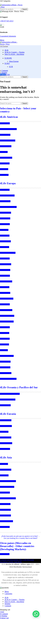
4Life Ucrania (5, 449)
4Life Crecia (4, 344)
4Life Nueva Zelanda (7, 400)
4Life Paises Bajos (6, 299)
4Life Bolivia (5, 163)
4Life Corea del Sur (7, 487)
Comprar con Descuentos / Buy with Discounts (17, 560)
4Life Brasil (4, 175)
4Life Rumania (5, 241)
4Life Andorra (5, 270)
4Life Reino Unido (7, 322)
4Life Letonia (5, 224)
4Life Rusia (4, 432)
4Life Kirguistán (6, 426)
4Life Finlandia (5, 213)
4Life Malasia (5, 493)
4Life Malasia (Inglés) (8, 498)
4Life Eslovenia (5, 373)
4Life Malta (4, 230)
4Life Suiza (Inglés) (7, 316)
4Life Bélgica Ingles (7, 195)
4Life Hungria (5, 218)
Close (2, 612)
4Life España (5, 190)
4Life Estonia (5, 339)
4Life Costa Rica (6, 158)
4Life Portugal (5, 367)
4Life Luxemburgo (7, 356)
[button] (36, 614)
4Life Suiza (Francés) (7, 253)
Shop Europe (14, 61)
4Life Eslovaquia (6, 310)
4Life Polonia (5, 304)
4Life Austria (4, 236)
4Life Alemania (5, 264)
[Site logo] (11, 7)
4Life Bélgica (5, 327)
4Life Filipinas (5, 504)
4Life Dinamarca (6, 281)
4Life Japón (4, 475)
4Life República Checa (8, 207)
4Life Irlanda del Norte (8, 379)
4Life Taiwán (5, 527)
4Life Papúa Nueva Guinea (10, 394)
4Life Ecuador (5, 135)
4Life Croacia (5, 276)
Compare (8, 606)
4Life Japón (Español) (8, 481)
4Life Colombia (5, 146)
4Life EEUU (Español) (8, 129)
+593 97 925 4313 (6, 21)
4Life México (5, 123)
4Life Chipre (4, 333)
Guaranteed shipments (8, 36)
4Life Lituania (5, 293)
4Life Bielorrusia (6, 443)
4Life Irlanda (4, 287)
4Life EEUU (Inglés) (7, 140)
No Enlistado (4, 554)
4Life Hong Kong (6, 521)
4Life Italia (4, 350)
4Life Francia (5, 258)
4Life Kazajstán (5, 420)
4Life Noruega (5, 362)
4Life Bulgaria (5, 201)
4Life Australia (5, 405)
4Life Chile (4, 169)
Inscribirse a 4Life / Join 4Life (11, 562)
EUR (11, 67)
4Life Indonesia (5, 470)
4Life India (4, 464)
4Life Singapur (5, 510)
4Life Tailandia (5, 515)
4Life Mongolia (5, 437)
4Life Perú (4, 152)
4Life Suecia (4, 247)
